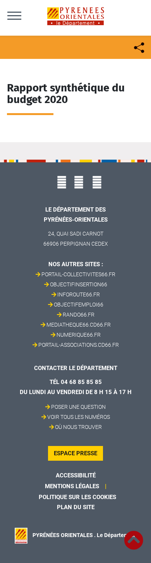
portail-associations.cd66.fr (78, 345)
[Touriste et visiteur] (138, 46)
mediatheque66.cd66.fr (78, 325)
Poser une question (78, 407)
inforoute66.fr (78, 294)
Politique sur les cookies (77, 497)
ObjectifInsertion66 (78, 284)
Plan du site (75, 507)
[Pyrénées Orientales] (75, 16)
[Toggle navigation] (14, 15)
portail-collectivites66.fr (78, 274)
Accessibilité (76, 475)
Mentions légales (72, 486)
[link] (133, 536)
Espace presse (75, 453)
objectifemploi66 (78, 304)
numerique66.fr (79, 335)
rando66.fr (78, 315)
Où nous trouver (78, 427)
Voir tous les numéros (78, 417)
